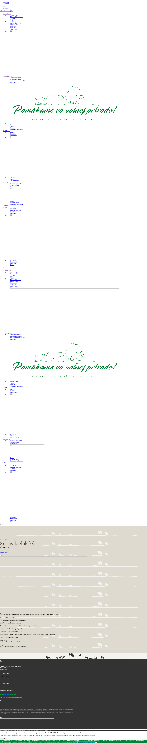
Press (4, 6)
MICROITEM (41, 730)
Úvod (1, 540)
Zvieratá (7, 540)
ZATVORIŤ (3, 738)
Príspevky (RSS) (29, 730)
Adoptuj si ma (4, 552)
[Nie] (96, 742)
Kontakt (5, 8)
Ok (76, 742)
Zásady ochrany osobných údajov (8, 694)
